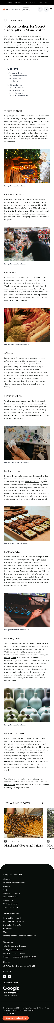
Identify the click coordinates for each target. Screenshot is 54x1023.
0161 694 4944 (30, 957)
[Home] (11, 9)
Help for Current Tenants (13, 921)
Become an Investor (11, 893)
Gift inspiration (15, 85)
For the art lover (18, 88)
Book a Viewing (29, 3)
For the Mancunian (20, 96)
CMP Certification (10, 904)
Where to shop (15, 73)
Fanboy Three (10, 658)
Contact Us (8, 900)
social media (9, 785)
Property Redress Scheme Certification (19, 936)
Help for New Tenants (12, 918)
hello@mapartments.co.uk (14, 946)
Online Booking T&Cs (12, 925)
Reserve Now (42, 3)
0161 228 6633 (17, 949)
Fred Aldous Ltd (32, 482)
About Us (7, 879)
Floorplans (7, 928)
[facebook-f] (9, 976)
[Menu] (51, 9)
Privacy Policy (44, 1008)
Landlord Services (10, 897)
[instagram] (4, 976)
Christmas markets (19, 75)
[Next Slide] (48, 803)
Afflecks (15, 81)
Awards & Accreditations (13, 882)
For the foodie (18, 90)
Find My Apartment (13, 3)
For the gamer (18, 93)
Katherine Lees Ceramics (26, 744)
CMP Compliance (10, 907)
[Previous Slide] (43, 803)
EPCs (5, 932)
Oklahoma (16, 78)
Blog (5, 890)
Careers (6, 886)
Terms (8, 1010)
